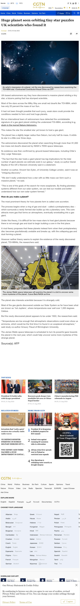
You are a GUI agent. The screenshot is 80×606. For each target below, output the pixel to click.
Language (5, 8)
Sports (51, 484)
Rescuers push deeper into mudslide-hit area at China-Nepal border (40, 398)
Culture (43, 484)
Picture (11, 488)
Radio (62, 13)
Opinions (35, 13)
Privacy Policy (8, 602)
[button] (30, 390)
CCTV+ (57, 502)
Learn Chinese (69, 488)
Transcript (48, 488)
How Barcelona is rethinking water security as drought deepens (41, 462)
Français (20, 502)
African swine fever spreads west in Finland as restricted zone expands (41, 452)
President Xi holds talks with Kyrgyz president (11, 397)
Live (24, 488)
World (14, 13)
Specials (38, 488)
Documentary (47, 502)
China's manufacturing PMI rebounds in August (66, 397)
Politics (19, 13)
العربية (28, 502)
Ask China (4, 492)
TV (69, 13)
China (8, 13)
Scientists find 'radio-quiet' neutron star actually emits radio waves (12, 431)
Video (18, 488)
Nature (3, 488)
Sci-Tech (42, 13)
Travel (67, 484)
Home (3, 13)
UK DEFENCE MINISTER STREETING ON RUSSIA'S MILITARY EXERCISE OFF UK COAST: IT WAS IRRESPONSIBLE (12, 441)
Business (27, 13)
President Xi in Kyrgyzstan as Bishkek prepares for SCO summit (41, 431)
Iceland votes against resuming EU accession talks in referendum (39, 441)
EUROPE (57, 488)
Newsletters (59, 8)
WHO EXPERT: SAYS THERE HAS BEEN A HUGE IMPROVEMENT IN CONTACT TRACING (12, 452)
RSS (50, 8)
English (3, 502)
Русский (36, 502)
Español (12, 502)
